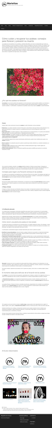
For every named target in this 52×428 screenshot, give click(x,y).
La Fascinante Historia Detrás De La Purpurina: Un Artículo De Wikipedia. (39, 367)
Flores (14, 408)
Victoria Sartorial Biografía (5, 417)
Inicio (2, 25)
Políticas (2, 28)
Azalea (4, 408)
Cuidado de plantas (9, 408)
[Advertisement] (26, 16)
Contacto (46, 25)
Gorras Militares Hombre (40, 382)
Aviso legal (22, 417)
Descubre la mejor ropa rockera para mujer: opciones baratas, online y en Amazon (17, 410)
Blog (6, 25)
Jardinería (17, 408)
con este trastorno (9, 399)
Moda (10, 25)
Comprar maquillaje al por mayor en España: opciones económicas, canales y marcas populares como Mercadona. (24, 401)
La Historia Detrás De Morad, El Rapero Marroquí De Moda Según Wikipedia (9, 367)
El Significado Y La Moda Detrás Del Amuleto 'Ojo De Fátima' (24, 383)
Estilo (26, 25)
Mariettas (12, 3)
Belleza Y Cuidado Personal (18, 25)
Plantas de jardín (22, 408)
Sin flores (26, 408)
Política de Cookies (24, 421)
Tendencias (31, 25)
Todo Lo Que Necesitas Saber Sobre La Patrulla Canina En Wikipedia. (24, 367)
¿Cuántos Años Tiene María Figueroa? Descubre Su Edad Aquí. (10, 383)
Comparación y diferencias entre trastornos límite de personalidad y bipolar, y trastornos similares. (39, 400)
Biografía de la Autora (39, 25)
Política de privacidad (24, 419)
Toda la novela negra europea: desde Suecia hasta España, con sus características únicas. (18, 409)
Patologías (5, 407)
